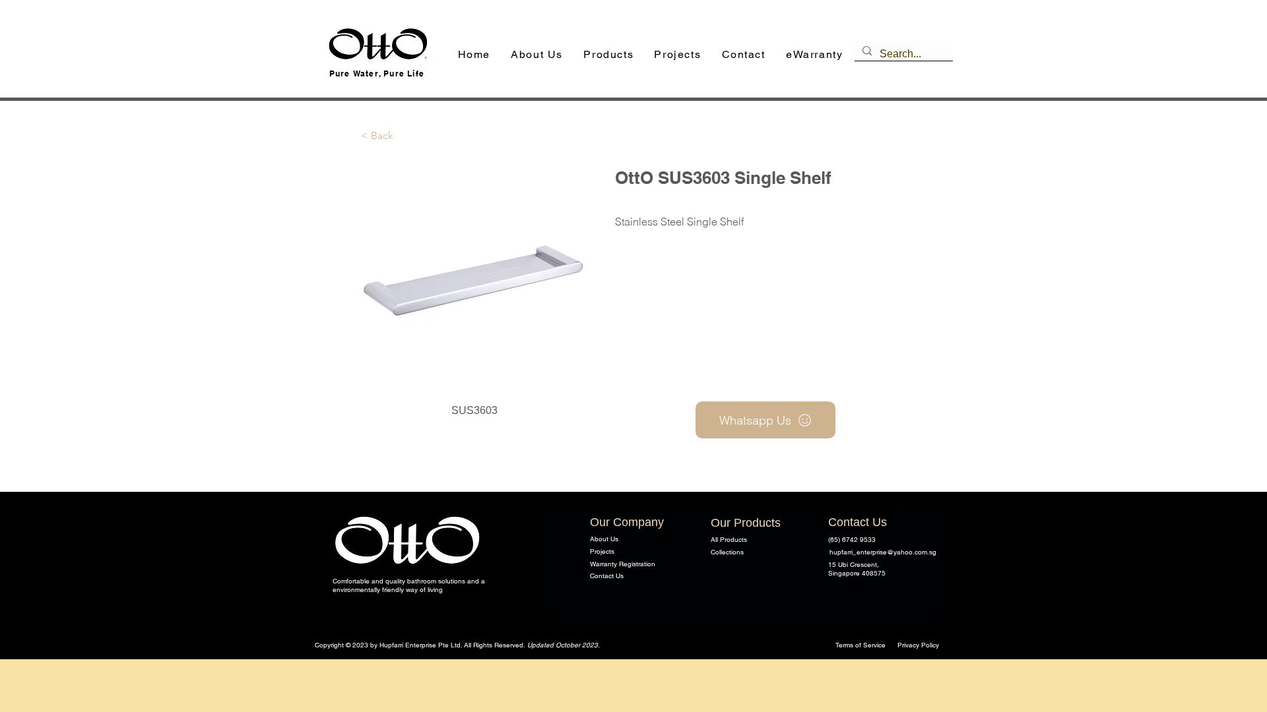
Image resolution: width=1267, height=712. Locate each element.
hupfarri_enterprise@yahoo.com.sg (882, 552)
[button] (608, 55)
